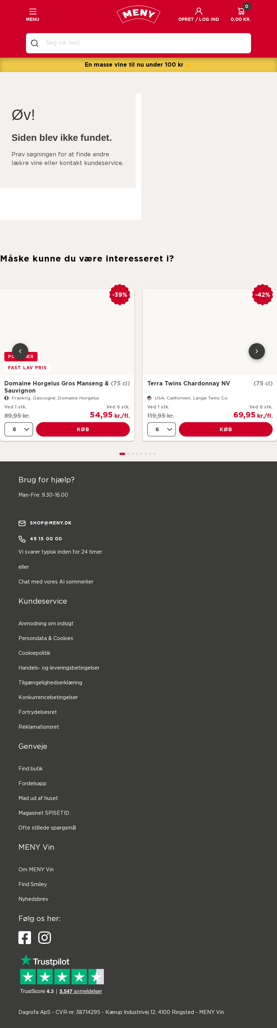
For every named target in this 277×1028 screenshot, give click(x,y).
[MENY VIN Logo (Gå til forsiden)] (138, 14)
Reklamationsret (38, 727)
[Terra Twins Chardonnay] (210, 332)
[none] (18, 429)
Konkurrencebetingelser (48, 698)
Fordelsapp (32, 784)
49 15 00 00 (46, 538)
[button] (198, 14)
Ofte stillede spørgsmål (47, 828)
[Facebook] (24, 938)
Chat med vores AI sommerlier (55, 582)
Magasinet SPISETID (43, 813)
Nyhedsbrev (33, 899)
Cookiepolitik (34, 653)
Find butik (30, 769)
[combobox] (144, 43)
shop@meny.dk (51, 522)
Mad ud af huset (38, 798)
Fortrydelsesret (37, 712)
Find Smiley (32, 884)
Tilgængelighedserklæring (50, 683)
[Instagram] (44, 938)
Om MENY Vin (36, 870)
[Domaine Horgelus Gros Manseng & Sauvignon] (67, 332)
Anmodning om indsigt (46, 624)
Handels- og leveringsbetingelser (59, 668)
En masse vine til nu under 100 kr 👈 (139, 64)
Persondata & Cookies (45, 638)
